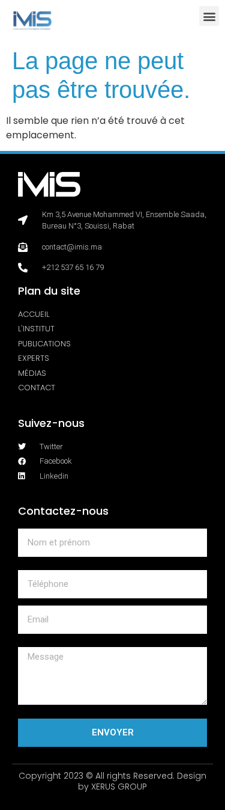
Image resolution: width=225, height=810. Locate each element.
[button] (209, 16)
